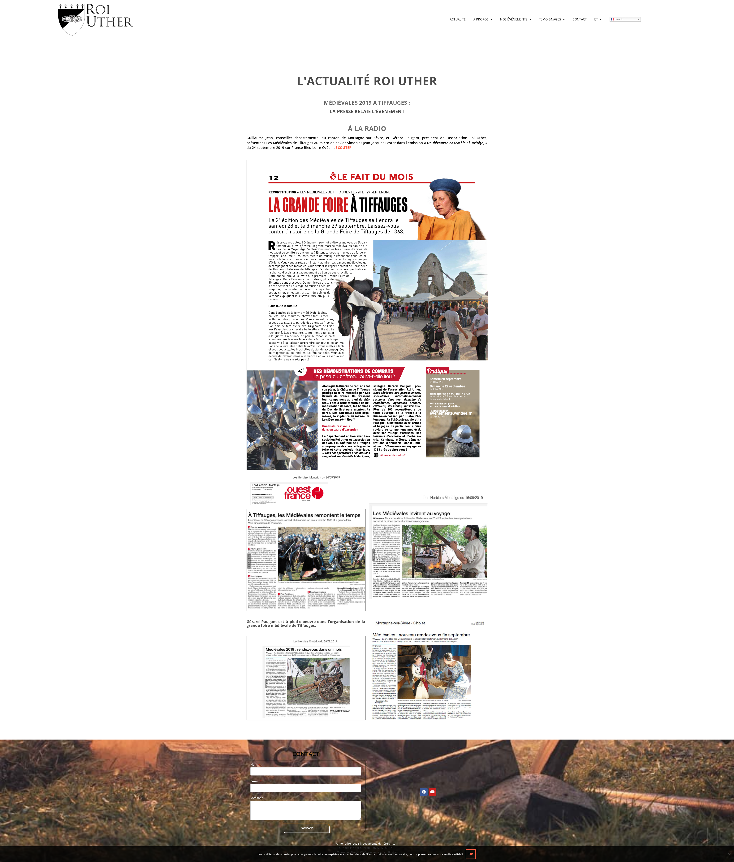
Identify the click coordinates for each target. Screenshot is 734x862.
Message (256, 798)
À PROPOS (480, 19)
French (618, 19)
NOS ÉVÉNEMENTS (513, 19)
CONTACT (579, 19)
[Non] (729, 854)
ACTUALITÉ (458, 19)
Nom (255, 765)
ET (596, 19)
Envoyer (306, 827)
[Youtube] (432, 792)
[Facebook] (424, 792)
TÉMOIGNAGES (550, 19)
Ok (470, 854)
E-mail (256, 781)
